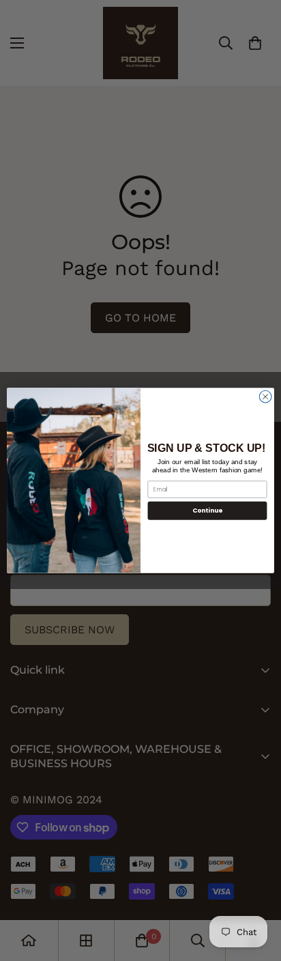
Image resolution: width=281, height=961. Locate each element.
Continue (207, 510)
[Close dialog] (265, 396)
